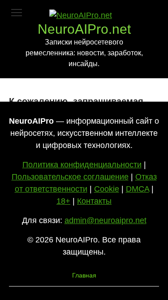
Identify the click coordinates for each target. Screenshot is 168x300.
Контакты (94, 201)
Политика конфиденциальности (82, 164)
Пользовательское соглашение (70, 176)
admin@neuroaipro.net (105, 220)
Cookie (106, 188)
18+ (63, 201)
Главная (84, 275)
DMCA (137, 188)
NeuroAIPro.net (84, 29)
